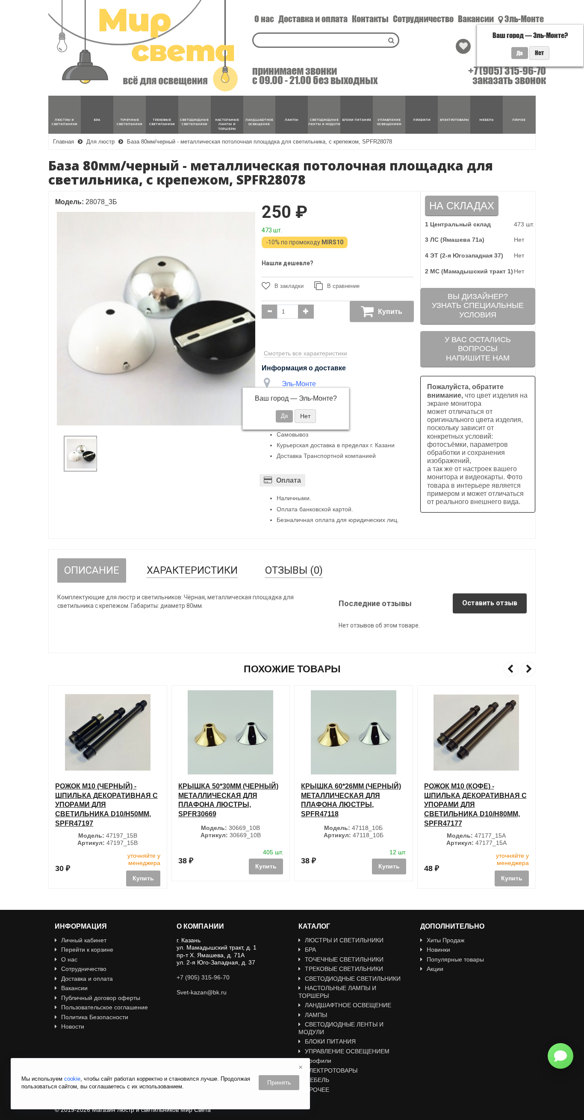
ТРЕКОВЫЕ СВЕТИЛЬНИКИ (344, 968)
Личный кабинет (83, 940)
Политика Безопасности (94, 1017)
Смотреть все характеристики (305, 353)
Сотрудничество (423, 19)
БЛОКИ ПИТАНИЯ (330, 1041)
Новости (72, 1026)
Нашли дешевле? (287, 263)
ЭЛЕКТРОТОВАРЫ (331, 1070)
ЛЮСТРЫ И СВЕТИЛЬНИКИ (344, 940)
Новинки (438, 949)
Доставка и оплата (313, 19)
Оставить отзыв (489, 603)
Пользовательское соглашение (104, 1007)
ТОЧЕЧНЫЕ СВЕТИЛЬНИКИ (344, 959)
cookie (72, 1079)
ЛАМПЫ (316, 1015)
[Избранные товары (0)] (463, 46)
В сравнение (343, 286)
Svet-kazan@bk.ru (202, 992)
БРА (310, 949)
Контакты (370, 19)
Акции (435, 968)
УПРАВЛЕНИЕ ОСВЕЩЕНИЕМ (347, 1051)
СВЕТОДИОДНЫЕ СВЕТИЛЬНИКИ (353, 978)
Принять (279, 1082)
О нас (264, 19)
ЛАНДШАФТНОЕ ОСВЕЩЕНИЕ (348, 1005)
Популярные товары (455, 959)
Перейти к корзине (87, 949)
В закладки (289, 286)
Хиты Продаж (445, 940)
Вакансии (476, 19)
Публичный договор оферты (100, 997)
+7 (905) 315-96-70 (507, 71)
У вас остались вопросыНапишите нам (478, 348)
